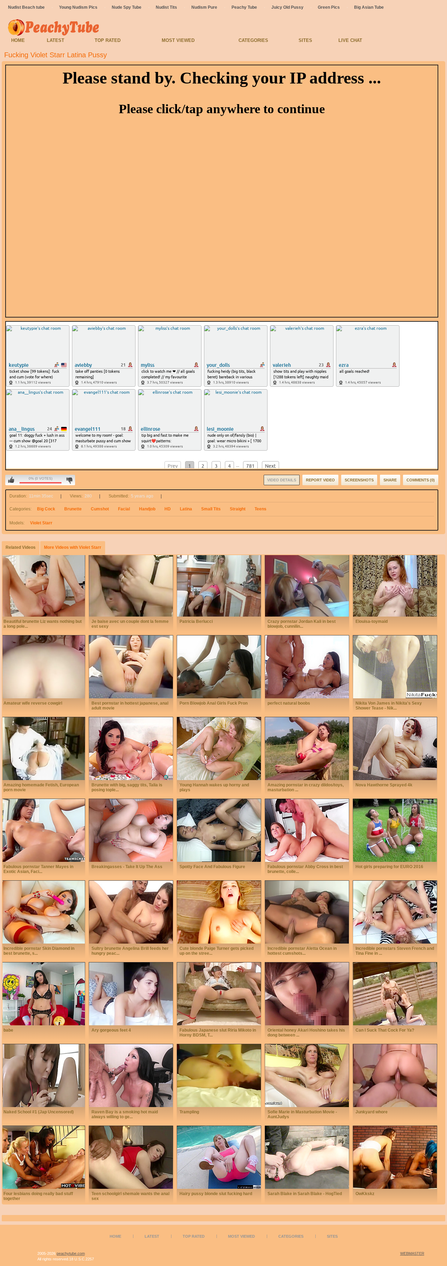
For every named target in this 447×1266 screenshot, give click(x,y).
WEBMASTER (412, 1253)
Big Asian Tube (369, 7)
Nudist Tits (166, 7)
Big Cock (46, 509)
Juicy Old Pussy (287, 7)
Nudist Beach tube (26, 7)
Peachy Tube (244, 7)
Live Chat (350, 40)
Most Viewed (178, 40)
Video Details (281, 480)
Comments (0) (420, 480)
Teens (260, 509)
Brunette (73, 509)
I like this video (11, 480)
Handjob (147, 509)
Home (18, 40)
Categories (253, 40)
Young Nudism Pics (78, 7)
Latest (55, 40)
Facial (124, 509)
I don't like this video (69, 480)
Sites (305, 40)
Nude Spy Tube (126, 7)
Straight (238, 509)
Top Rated (107, 40)
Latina (186, 509)
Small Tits (211, 509)
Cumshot (100, 509)
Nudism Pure (204, 7)
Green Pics (329, 7)
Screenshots (359, 480)
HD (167, 509)
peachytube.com (71, 1253)
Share (390, 480)
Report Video (320, 480)
